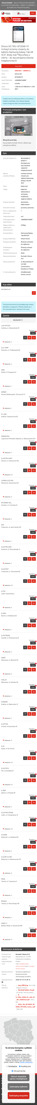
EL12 (2, 746)
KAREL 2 (4, 923)
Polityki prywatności (26, 1062)
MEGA (3, 879)
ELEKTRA (4, 724)
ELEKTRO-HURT (6, 458)
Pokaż (33, 333)
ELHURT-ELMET (6, 857)
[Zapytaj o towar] (29, 337)
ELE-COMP (4, 348)
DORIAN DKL (5, 436)
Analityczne (26, 1066)
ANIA (3, 370)
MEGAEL (4, 901)
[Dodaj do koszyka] (34, 337)
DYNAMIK (4, 702)
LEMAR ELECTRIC (7, 480)
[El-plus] (21, 13)
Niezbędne (12, 1066)
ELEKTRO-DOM (6, 547)
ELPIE (3, 591)
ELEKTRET (5, 569)
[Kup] (34, 293)
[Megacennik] (6, 13)
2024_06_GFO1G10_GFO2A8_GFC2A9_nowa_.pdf (25, 1006)
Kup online (18, 66)
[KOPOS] (18, 20)
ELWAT (3, 790)
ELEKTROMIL (5, 635)
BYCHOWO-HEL (6, 503)
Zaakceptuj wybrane (19, 1086)
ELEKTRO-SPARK (7, 812)
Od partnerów (19, 1071)
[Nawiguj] (25, 337)
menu (33, 13)
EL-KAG (4, 414)
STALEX (4, 680)
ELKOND (4, 835)
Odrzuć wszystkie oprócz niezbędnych (18, 1077)
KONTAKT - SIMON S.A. (23, 71)
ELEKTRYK (5, 768)
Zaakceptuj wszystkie (18, 1095)
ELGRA (3, 613)
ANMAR (3, 392)
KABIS (3, 657)
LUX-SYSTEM (5, 325)
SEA (2, 525)
